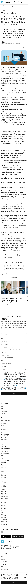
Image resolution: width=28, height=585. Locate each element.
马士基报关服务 (5, 435)
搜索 (14, 2)
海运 (2, 432)
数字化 (3, 10)
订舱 (2, 409)
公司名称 (3, 352)
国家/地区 (3, 366)
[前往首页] (7, 543)
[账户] (21, 2)
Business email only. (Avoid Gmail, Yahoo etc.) (11, 349)
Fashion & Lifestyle (9, 266)
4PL (22, 266)
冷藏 (2, 458)
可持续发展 (4, 519)
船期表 (3, 413)
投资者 (3, 510)
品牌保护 (3, 567)
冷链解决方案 (4, 451)
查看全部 (3, 468)
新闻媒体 (3, 517)
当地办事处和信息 (5, 420)
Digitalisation (19, 6)
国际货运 (3, 6)
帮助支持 (18, 2)
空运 (2, 444)
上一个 (2, 309)
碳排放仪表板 (4, 498)
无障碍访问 (4, 522)
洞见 (2, 479)
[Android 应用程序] (18, 536)
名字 (2, 332)
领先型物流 (4, 439)
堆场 (2, 455)
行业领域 (3, 477)
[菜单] (25, 2)
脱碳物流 (3, 462)
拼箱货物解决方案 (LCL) (7, 448)
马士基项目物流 (5, 453)
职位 (2, 360)
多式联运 (3, 437)
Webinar (21, 268)
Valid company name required (7, 357)
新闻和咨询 (4, 475)
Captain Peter (4, 496)
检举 (2, 556)
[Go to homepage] (6, 2)
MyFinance (4, 489)
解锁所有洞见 (14, 582)
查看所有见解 (14, 277)
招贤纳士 (3, 505)
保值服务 (3, 465)
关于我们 (3, 508)
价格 (2, 406)
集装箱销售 (4, 515)
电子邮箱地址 (4, 344)
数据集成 (3, 494)
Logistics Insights (10, 6)
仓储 (2, 442)
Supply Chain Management (11, 268)
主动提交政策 (4, 569)
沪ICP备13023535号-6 (7, 547)
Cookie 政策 (4, 561)
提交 (14, 393)
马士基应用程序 (5, 491)
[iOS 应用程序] (6, 536)
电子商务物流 (4, 446)
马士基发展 (4, 524)
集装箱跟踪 (4, 411)
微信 (2, 532)
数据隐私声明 (4, 559)
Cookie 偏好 (4, 564)
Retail (17, 266)
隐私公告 (16, 385)
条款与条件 (4, 554)
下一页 (25, 309)
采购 (2, 512)
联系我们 (3, 425)
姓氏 (2, 338)
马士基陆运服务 (5, 460)
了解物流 (3, 482)
